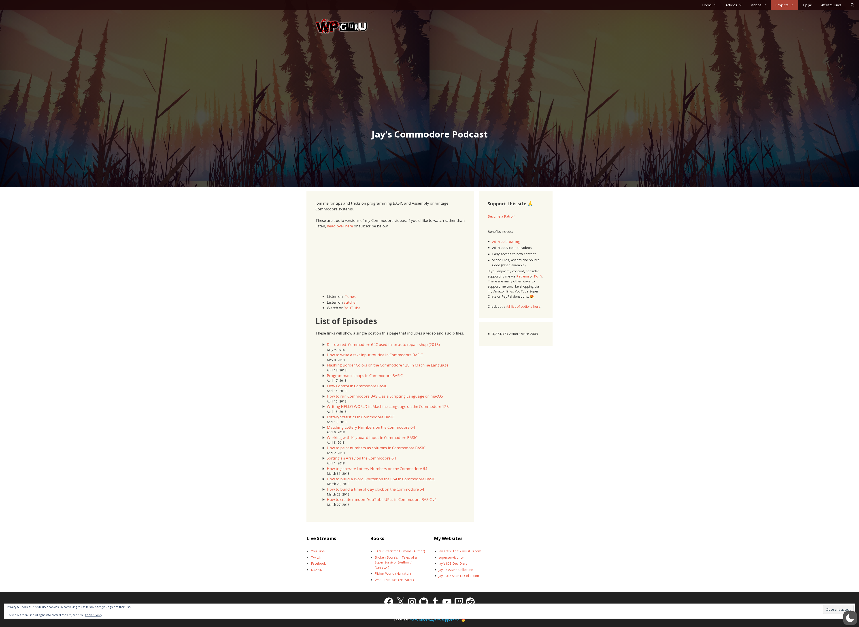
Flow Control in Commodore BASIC (357, 385)
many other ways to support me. (435, 620)
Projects (782, 5)
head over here (340, 226)
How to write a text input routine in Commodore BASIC (375, 354)
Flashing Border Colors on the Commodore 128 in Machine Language (388, 365)
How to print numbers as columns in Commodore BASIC (376, 447)
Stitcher (350, 302)
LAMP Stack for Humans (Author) (400, 551)
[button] (850, 618)
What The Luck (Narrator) (394, 579)
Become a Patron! (501, 216)
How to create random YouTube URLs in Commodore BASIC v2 (382, 499)
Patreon (522, 276)
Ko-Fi (538, 276)
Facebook (318, 563)
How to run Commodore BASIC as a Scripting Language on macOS (385, 396)
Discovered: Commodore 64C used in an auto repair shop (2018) (383, 344)
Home (707, 5)
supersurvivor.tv (451, 557)
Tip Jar (807, 5)
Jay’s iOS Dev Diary (453, 563)
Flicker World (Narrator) (393, 573)
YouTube (352, 307)
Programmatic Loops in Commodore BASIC (365, 375)
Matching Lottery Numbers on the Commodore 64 (371, 427)
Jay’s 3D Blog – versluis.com (459, 551)
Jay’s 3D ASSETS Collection (458, 575)
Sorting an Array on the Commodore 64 (361, 458)
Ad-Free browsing (506, 241)
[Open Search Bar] (852, 5)
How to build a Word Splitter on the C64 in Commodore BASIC (381, 478)
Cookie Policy (93, 615)
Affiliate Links (831, 5)
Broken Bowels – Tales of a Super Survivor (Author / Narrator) (396, 562)
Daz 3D (316, 569)
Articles (731, 5)
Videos (756, 5)
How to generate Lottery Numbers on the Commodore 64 (377, 468)
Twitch (316, 557)
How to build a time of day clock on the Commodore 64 (375, 489)
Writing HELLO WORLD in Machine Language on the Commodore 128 (388, 406)
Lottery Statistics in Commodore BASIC (361, 416)
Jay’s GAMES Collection (455, 569)
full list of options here (523, 306)
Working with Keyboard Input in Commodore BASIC (372, 437)
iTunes (350, 296)
